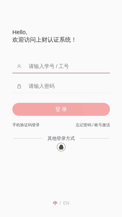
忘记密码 (83, 125)
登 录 (61, 109)
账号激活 (102, 125)
